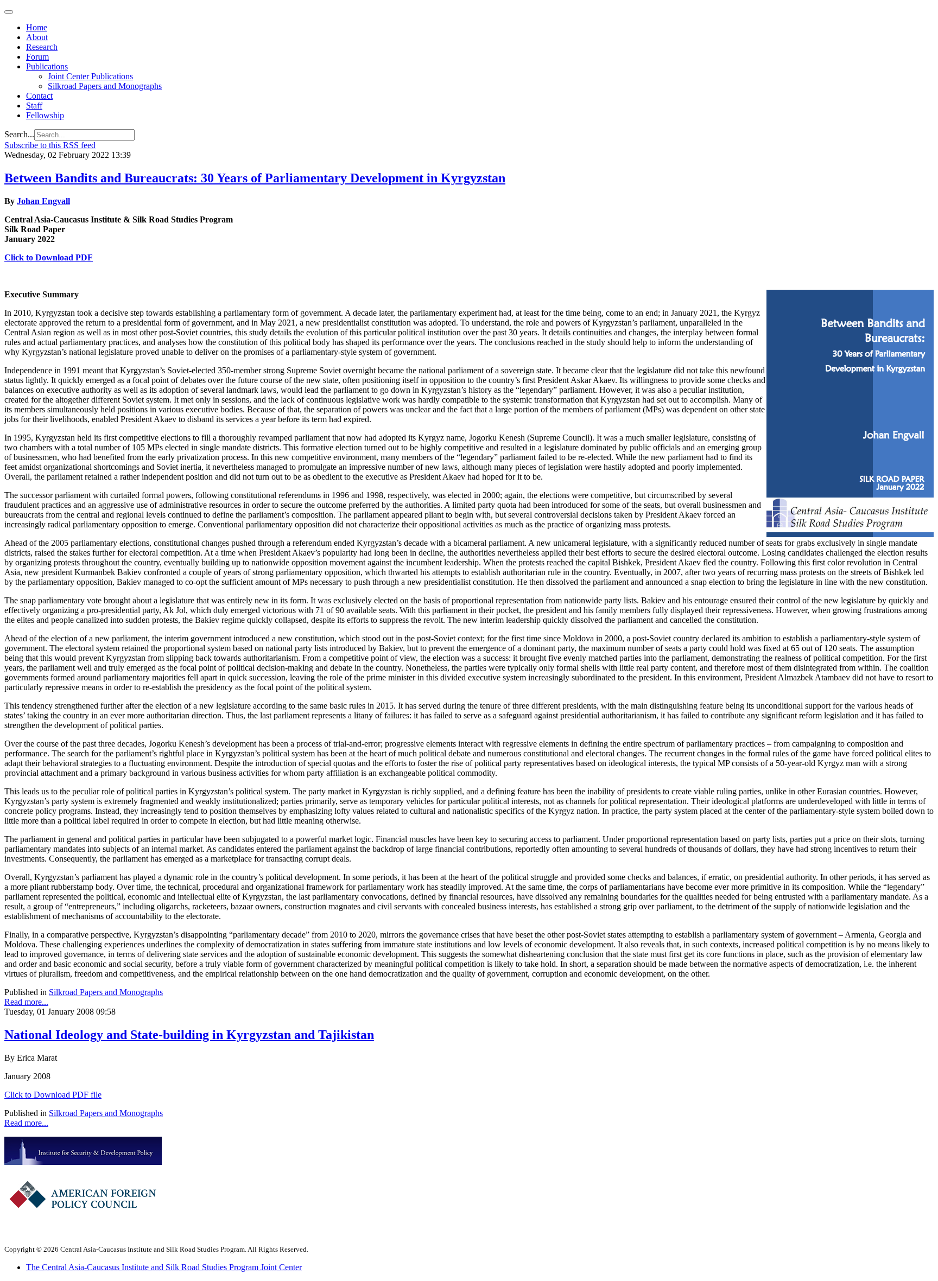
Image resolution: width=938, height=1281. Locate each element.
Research (42, 47)
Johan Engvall (43, 201)
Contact (39, 95)
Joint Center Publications (90, 76)
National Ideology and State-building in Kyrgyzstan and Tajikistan (189, 1035)
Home (36, 27)
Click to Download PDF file (53, 1094)
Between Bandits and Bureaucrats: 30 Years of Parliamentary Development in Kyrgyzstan (254, 178)
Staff (34, 105)
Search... (19, 134)
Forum (37, 56)
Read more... (26, 1001)
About (37, 37)
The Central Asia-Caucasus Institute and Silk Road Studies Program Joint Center (164, 1267)
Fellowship (45, 115)
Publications (47, 66)
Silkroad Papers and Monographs (105, 86)
